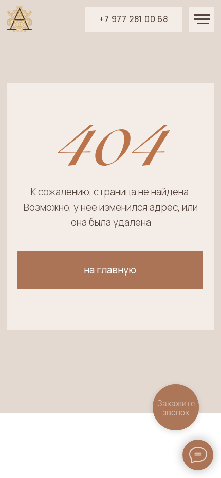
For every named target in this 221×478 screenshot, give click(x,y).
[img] (19, 19)
